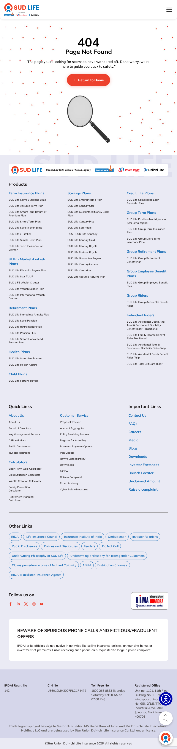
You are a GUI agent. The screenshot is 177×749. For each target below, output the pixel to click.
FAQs (132, 423)
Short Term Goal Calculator (25, 468)
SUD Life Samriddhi (80, 227)
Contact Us (137, 415)
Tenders (89, 546)
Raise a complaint (143, 489)
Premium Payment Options (76, 446)
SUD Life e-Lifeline (20, 233)
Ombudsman (117, 537)
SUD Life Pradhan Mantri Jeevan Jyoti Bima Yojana (146, 221)
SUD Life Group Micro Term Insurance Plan (143, 240)
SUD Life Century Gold (81, 240)
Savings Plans (79, 193)
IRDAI (15, 537)
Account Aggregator (72, 428)
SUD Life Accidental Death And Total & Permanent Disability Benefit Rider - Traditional (145, 325)
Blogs (132, 448)
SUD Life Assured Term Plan (26, 205)
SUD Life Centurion (79, 270)
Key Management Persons (24, 434)
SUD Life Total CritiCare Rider (145, 363)
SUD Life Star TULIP (21, 276)
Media (133, 440)
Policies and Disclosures (60, 546)
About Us (14, 422)
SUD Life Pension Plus (22, 332)
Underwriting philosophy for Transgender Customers (107, 556)
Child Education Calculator (24, 474)
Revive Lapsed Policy (72, 458)
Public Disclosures (20, 446)
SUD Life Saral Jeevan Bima (25, 227)
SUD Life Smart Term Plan (25, 221)
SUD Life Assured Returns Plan (86, 276)
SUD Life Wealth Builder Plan (26, 288)
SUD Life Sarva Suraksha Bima (27, 199)
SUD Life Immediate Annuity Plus (29, 314)
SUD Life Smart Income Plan (85, 199)
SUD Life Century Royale (82, 246)
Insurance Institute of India (82, 537)
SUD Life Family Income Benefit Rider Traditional (146, 336)
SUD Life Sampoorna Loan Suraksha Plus (143, 201)
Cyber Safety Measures (74, 489)
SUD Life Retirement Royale (26, 326)
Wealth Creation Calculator (25, 481)
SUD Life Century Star (81, 205)
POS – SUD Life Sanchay (82, 233)
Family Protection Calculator (19, 488)
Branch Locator (140, 473)
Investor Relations (19, 452)
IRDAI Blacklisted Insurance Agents (36, 575)
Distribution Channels (112, 565)
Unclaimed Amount (144, 481)
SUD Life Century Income (83, 264)
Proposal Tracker (70, 422)
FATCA (64, 471)
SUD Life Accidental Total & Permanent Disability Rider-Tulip (146, 346)
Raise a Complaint (71, 477)
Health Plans (19, 352)
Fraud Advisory (69, 483)
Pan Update (67, 452)
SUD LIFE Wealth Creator (24, 282)
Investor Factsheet (143, 465)
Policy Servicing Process (74, 434)
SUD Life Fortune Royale (23, 380)
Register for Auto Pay (73, 440)
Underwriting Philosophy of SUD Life (37, 556)
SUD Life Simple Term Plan (25, 240)
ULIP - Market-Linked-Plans (27, 261)
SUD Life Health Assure (23, 364)
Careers (134, 432)
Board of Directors (20, 428)
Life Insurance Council (41, 537)
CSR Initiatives (17, 440)
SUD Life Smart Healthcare (25, 358)
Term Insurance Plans (26, 193)
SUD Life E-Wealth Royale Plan (27, 270)
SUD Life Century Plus (81, 221)
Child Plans (18, 374)
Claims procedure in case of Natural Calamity (43, 565)
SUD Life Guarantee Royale (84, 258)
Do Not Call (110, 546)
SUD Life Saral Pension (23, 320)
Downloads (67, 464)
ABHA (86, 565)
